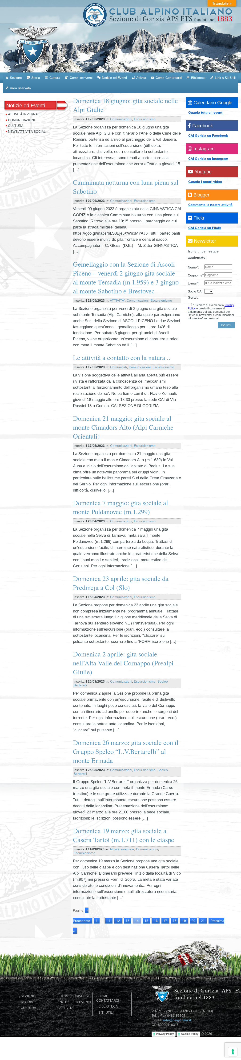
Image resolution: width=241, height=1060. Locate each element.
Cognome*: (196, 275)
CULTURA (28, 1008)
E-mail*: (193, 283)
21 (203, 921)
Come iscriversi (81, 78)
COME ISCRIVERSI (74, 996)
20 (193, 921)
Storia (35, 78)
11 (109, 921)
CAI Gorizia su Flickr (204, 228)
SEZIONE (28, 996)
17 (165, 921)
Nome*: (193, 267)
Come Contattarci (169, 78)
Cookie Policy (189, 1034)
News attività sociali (27, 131)
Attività (141, 78)
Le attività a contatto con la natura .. (121, 357)
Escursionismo (145, 119)
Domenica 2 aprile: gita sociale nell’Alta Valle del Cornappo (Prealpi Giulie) (123, 662)
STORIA (27, 1002)
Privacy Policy (165, 1034)
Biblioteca (198, 78)
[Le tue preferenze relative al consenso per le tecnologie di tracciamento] (232, 1051)
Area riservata (20, 88)
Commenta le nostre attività (210, 205)
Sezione (16, 78)
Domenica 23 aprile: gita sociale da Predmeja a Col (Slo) (121, 583)
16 (156, 921)
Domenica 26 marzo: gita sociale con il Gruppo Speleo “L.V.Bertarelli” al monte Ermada (125, 751)
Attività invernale (25, 114)
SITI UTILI (106, 1012)
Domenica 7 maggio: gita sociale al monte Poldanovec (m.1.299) (120, 507)
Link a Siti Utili (225, 78)
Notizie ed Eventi (114, 78)
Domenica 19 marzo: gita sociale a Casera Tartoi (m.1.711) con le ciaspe (123, 835)
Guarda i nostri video (205, 182)
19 (184, 921)
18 (175, 921)
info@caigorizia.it (177, 1020)
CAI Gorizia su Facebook (208, 135)
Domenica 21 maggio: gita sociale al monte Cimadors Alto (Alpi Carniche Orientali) (123, 427)
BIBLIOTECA (108, 1006)
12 (118, 921)
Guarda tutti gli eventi (205, 112)
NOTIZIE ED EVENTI (75, 1002)
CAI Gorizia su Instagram (208, 158)
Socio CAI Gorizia (195, 294)
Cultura (54, 78)
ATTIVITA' (117, 300)
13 (127, 921)
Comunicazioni (21, 120)
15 (146, 921)
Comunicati (118, 367)
